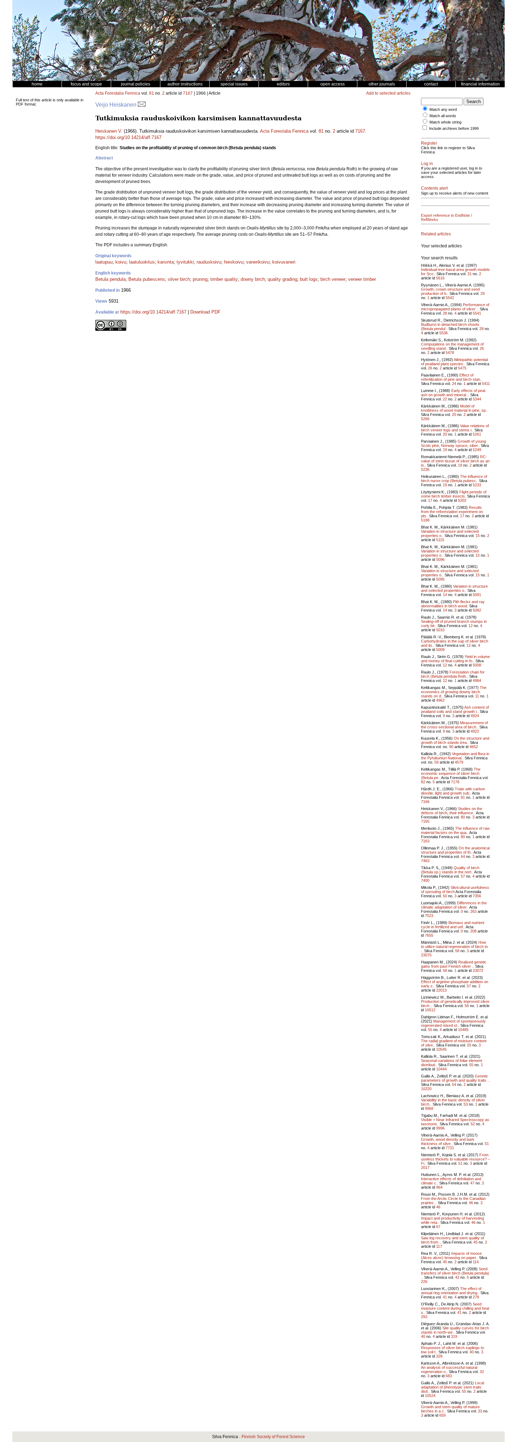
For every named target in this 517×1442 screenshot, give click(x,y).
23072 (478, 970)
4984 (477, 680)
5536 (443, 333)
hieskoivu (233, 262)
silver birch (179, 279)
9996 (440, 1128)
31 (469, 274)
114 (476, 1262)
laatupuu (104, 262)
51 (487, 1143)
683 (449, 1376)
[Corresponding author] (142, 105)
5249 (477, 450)
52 (473, 1124)
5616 (440, 278)
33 (480, 1411)
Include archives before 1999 (454, 128)
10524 (430, 1395)
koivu (120, 262)
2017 (425, 1167)
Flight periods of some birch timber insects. (453, 494)
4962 (440, 700)
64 (463, 856)
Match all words (442, 116)
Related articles (436, 234)
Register (429, 143)
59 (436, 762)
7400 (425, 880)
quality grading (282, 279)
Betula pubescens (146, 279)
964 (439, 1187)
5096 (440, 559)
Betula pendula (110, 279)
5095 (440, 579)
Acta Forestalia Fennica (117, 93)
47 (472, 1183)
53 (466, 1104)
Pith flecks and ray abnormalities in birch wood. (453, 604)
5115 (440, 540)
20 (454, 414)
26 (482, 348)
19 (445, 450)
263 (473, 911)
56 (467, 1006)
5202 (462, 500)
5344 (477, 399)
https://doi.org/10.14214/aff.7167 (128, 137)
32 (482, 1372)
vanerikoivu (257, 262)
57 (463, 876)
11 (477, 696)
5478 (450, 352)
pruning (200, 279)
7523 (429, 915)
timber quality (224, 279)
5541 (477, 313)
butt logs (309, 279)
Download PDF (205, 312)
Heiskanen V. (108, 131)
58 (457, 951)
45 (475, 1242)
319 (454, 1336)
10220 (426, 1089)
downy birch (253, 279)
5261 (477, 434)
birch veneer (332, 279)
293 (424, 1317)
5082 (477, 610)
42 (457, 1277)
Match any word (443, 109)
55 (430, 1029)
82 (423, 782)
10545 (441, 1049)
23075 (426, 955)
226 (424, 1281)
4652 (474, 747)
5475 (462, 368)
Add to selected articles (388, 93)
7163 (425, 841)
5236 (425, 469)
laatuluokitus (142, 262)
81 (151, 93)
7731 (450, 1148)
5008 (477, 665)
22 (445, 399)
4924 (475, 716)
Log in (427, 163)
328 (439, 1356)
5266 (425, 419)
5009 (440, 649)
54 (454, 1084)
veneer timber (362, 279)
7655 (429, 935)
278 (476, 1297)
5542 (450, 298)
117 (439, 1246)
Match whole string (445, 122)
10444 (441, 1069)
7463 (425, 861)
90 (451, 747)
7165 (425, 821)
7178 (455, 782)
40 (423, 1336)
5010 (440, 630)
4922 (475, 731)
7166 (425, 801)
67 (438, 1227)
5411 (486, 383)
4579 (459, 762)
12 (470, 626)
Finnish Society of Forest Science (273, 1436)
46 (471, 1203)
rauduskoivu (209, 262)
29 (482, 293)
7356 (477, 896)
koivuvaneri (283, 262)
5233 (477, 485)
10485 (463, 1029)
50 (445, 896)
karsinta (166, 262)
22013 (441, 990)
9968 (429, 1108)
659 (442, 1415)
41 (445, 1297)
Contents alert (434, 188)
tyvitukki (185, 262)
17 (430, 500)
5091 (477, 595)
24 (454, 383)
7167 (188, 93)
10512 (430, 1010)
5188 (425, 520)
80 (463, 817)
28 (445, 313)
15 (477, 535)
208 (473, 931)
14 (445, 595)
